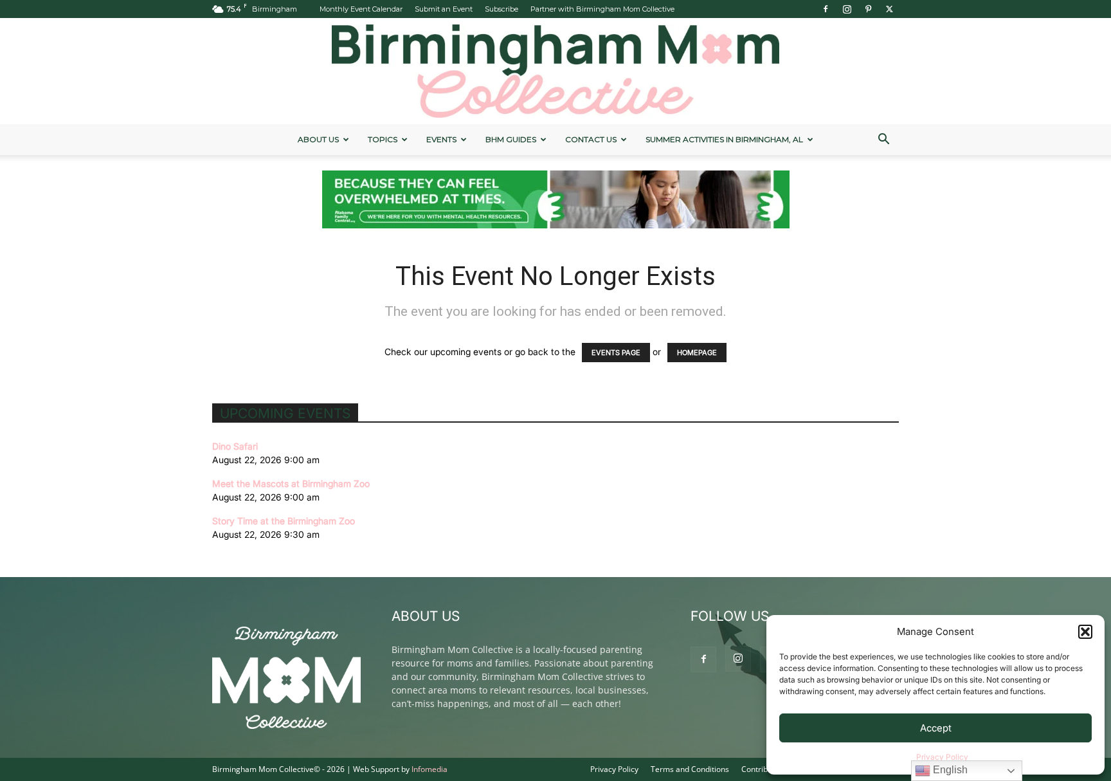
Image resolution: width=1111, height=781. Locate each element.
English (949, 769)
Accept (936, 728)
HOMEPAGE (697, 352)
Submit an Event (444, 9)
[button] (1085, 631)
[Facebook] (825, 9)
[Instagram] (846, 9)
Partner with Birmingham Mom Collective (602, 9)
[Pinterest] (868, 9)
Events (441, 139)
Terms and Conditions (690, 769)
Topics (382, 139)
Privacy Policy (942, 757)
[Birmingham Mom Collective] (555, 71)
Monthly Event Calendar (361, 9)
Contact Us (591, 139)
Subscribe (501, 9)
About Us (318, 139)
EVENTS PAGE (616, 352)
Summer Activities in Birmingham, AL (724, 139)
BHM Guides (510, 139)
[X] (889, 9)
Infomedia (429, 769)
